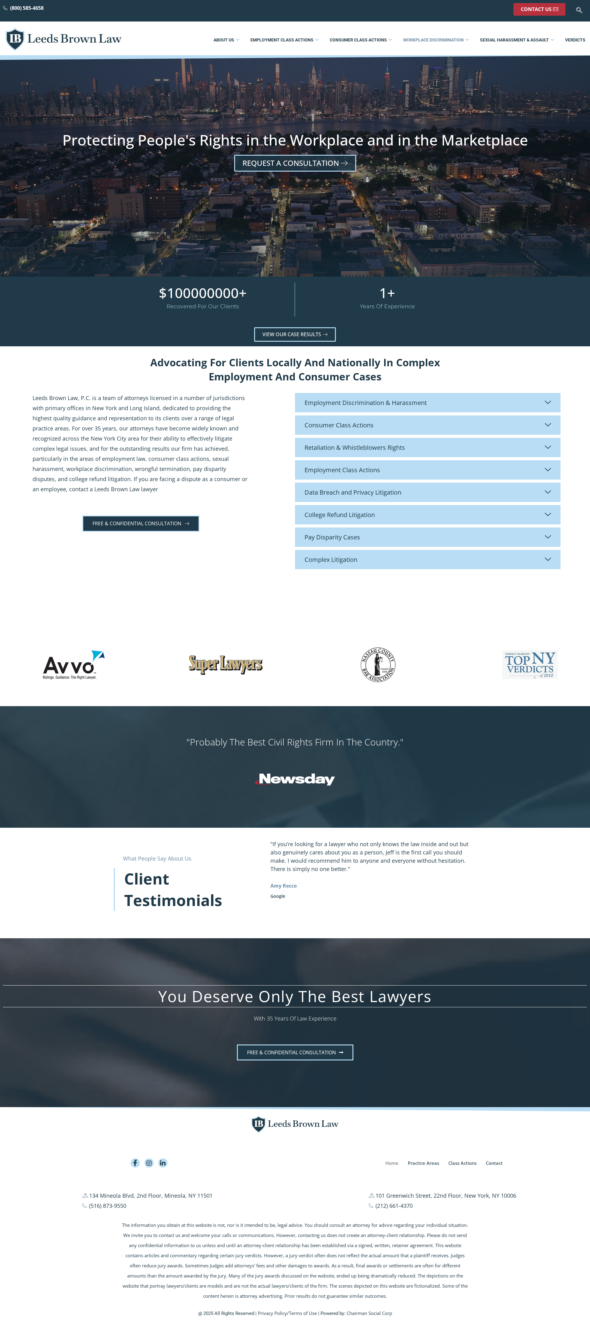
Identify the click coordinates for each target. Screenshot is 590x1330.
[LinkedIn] (162, 1163)
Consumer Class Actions (358, 39)
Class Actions (462, 1163)
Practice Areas (423, 1163)
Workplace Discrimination (433, 39)
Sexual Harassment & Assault (514, 39)
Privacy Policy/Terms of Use (287, 1313)
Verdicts (575, 39)
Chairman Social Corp (369, 1313)
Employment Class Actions (281, 39)
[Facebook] (135, 1163)
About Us (224, 39)
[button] (579, 11)
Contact (494, 1163)
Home (392, 1163)
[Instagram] (149, 1163)
